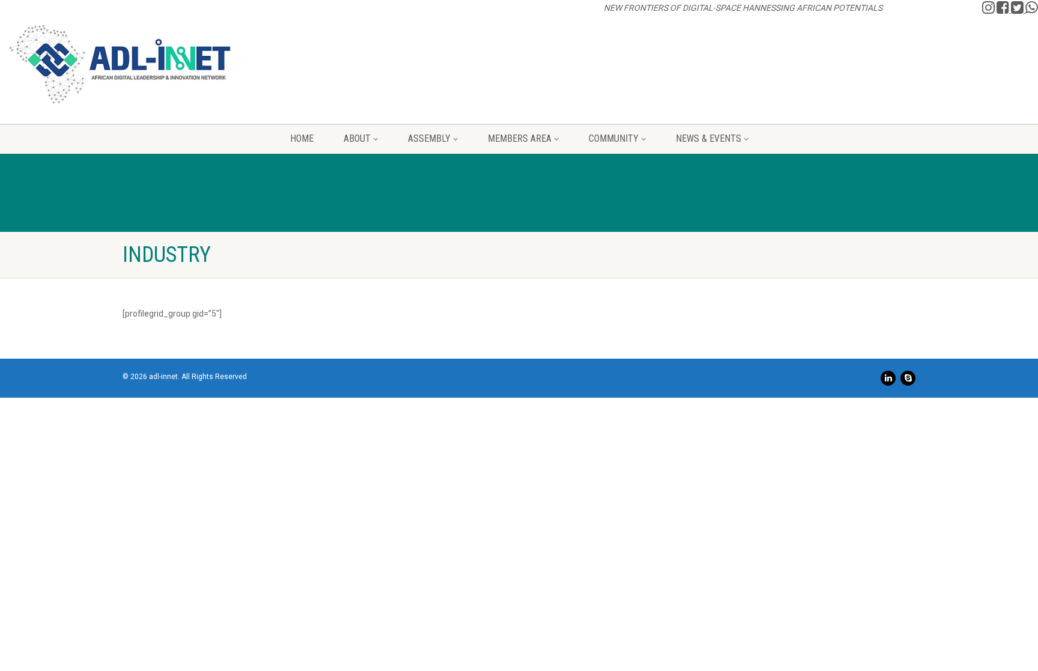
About (357, 138)
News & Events (708, 138)
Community (614, 138)
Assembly (429, 138)
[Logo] (120, 64)
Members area (519, 138)
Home (302, 138)
